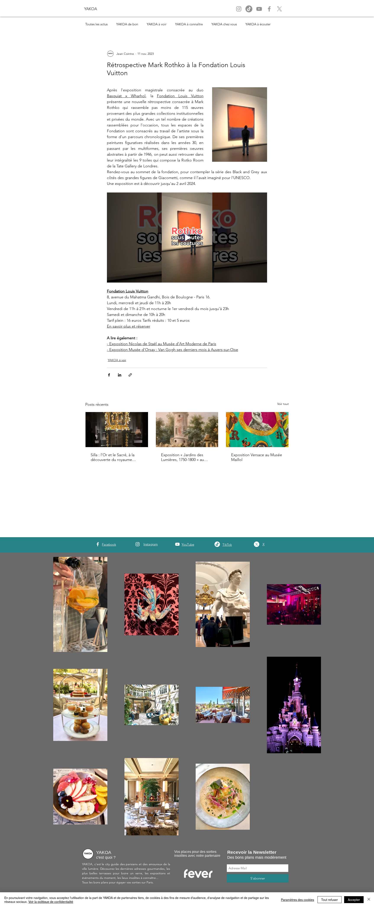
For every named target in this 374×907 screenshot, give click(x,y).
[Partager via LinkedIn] (120, 375)
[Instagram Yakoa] (238, 8)
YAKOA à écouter (258, 24)
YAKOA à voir (156, 24)
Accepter (354, 899)
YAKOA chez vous (224, 24)
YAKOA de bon (127, 24)
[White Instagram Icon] (137, 544)
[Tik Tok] (248, 8)
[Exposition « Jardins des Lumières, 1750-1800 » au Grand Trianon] (187, 429)
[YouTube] (177, 544)
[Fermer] (368, 900)
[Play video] (187, 237)
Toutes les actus (96, 24)
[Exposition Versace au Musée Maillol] (257, 429)
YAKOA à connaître (189, 24)
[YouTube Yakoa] (259, 8)
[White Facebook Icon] (97, 544)
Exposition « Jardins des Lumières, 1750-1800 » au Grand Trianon (182, 457)
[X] (279, 8)
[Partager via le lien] (130, 375)
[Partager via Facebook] (109, 375)
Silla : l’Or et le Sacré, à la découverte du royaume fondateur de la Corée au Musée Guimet (112, 457)
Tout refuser (329, 899)
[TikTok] (217, 544)
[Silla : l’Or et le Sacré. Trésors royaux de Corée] (116, 429)
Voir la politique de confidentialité (50, 901)
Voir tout (283, 404)
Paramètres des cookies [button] (297, 899)
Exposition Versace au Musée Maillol (256, 457)
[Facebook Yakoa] (269, 8)
